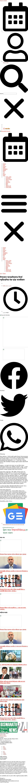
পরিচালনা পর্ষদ (8, 186)
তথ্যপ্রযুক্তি (8, 178)
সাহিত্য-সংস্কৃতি (9, 179)
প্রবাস (4, 175)
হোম (1, 273)
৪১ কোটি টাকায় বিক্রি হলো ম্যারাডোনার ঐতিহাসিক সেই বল (13, 664)
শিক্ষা (4, 171)
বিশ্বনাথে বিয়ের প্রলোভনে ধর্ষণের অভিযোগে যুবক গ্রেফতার (13, 554)
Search (1, 93)
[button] (14, 79)
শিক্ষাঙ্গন (4, 273)
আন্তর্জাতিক (5, 169)
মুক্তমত (7, 180)
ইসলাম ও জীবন (8, 176)
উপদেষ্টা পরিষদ (8, 187)
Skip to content (3, 0)
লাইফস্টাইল (8, 182)
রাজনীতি (4, 170)
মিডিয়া (7, 183)
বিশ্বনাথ (4, 164)
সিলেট (4, 165)
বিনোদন (4, 174)
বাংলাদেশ (4, 166)
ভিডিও (7, 184)
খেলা (4, 173)
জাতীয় (4, 167)
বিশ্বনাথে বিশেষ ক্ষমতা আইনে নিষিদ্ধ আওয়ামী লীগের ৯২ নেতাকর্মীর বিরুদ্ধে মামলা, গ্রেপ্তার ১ (12, 590)
